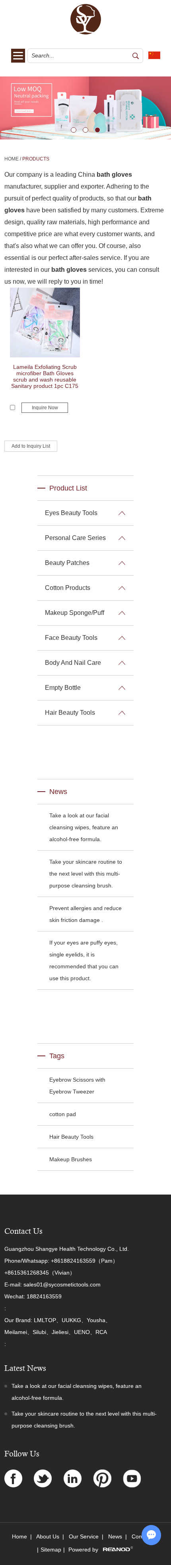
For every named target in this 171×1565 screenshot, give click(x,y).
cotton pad (62, 1114)
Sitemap (51, 1549)
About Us (47, 1536)
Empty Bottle (63, 687)
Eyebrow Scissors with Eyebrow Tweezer (77, 1085)
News (58, 792)
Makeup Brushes (70, 1159)
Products (35, 159)
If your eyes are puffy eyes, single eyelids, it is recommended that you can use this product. (84, 960)
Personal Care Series (75, 537)
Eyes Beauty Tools (71, 513)
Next (6, 108)
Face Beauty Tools (71, 637)
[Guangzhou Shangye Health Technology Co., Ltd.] (85, 33)
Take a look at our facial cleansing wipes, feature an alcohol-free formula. (83, 827)
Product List (68, 488)
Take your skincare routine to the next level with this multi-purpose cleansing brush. (85, 874)
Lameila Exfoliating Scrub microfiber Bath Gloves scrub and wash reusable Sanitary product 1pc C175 (44, 376)
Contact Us (23, 1231)
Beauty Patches (67, 562)
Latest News (25, 1368)
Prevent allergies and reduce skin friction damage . (85, 914)
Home (11, 159)
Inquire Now (45, 407)
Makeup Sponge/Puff (74, 612)
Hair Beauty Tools (70, 712)
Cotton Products (67, 587)
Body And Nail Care (73, 662)
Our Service (84, 1536)
